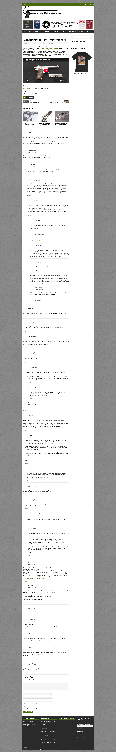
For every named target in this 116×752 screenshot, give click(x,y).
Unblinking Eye (44, 743)
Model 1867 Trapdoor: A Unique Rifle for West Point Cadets (45, 124)
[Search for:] (81, 37)
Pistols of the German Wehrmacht (48, 739)
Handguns (46, 31)
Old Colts (43, 738)
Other (80, 31)
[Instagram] (93, 4)
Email (24, 696)
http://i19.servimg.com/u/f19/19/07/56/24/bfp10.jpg (41, 237)
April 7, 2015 (27, 43)
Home (24, 31)
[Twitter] (90, 4)
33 (55, 43)
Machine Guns (71, 31)
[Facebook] (88, 4)
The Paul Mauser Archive (46, 741)
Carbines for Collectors (45, 725)
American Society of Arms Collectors (48, 721)
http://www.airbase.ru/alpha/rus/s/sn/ (35, 578)
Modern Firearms (44, 735)
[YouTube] (85, 4)
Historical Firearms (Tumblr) (29, 724)
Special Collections (34, 31)
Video (52, 43)
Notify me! (80, 728)
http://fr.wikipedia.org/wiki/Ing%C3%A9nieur (39, 374)
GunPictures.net (44, 728)
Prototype (42, 43)
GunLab (25, 723)
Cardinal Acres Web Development (36, 749)
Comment (25, 682)
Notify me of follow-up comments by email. (34, 706)
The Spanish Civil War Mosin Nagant (48, 742)
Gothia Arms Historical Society (47, 727)
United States (30, 97)
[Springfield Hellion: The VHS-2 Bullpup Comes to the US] (62, 116)
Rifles (62, 31)
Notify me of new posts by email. (32, 708)
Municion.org (43, 737)
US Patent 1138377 (27, 88)
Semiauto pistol (47, 43)
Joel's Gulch (25, 725)
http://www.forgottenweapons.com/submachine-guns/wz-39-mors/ (40, 360)
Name (24, 692)
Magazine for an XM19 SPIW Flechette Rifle (29, 123)
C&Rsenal (43, 724)
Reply (26, 146)
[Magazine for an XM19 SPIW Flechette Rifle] (30, 116)
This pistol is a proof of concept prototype (49, 48)
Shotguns (55, 31)
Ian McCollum (35, 43)
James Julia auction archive (46, 730)
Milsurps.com (44, 734)
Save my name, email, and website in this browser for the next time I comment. (42, 703)
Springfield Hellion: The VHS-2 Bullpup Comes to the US (61, 124)
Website (25, 700)
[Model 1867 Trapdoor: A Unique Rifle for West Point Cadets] (46, 116)
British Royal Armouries (28, 721)
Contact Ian (25, 4)
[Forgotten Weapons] (42, 18)
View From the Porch (27, 727)
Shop (87, 31)
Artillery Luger (44, 723)
